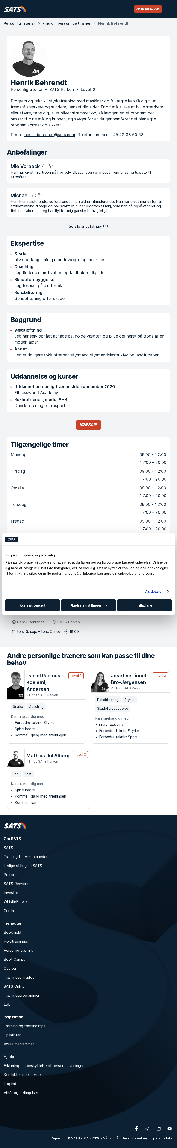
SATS (8, 847)
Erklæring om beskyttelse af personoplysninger (43, 1065)
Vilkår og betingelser (21, 1092)
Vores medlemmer (19, 1044)
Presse (9, 874)
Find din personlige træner (67, 23)
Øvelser (10, 968)
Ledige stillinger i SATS (23, 865)
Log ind (10, 1083)
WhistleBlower (16, 901)
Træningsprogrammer (21, 995)
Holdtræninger (16, 941)
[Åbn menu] (169, 9)
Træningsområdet (19, 977)
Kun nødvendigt (32, 605)
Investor (11, 892)
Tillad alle (144, 605)
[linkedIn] (158, 1128)
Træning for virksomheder (25, 856)
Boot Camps (14, 959)
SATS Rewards (16, 883)
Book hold (12, 932)
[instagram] (147, 1128)
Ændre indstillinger (86, 605)
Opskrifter (12, 1035)
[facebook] (136, 1128)
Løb (7, 1004)
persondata (162, 1138)
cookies (141, 1138)
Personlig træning (18, 950)
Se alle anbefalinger (88, 226)
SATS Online (14, 986)
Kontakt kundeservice (22, 1074)
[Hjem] (15, 9)
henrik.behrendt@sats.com (49, 134)
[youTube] (169, 1128)
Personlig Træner (19, 23)
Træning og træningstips (24, 1026)
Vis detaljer (154, 591)
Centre (9, 910)
